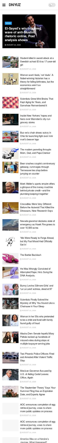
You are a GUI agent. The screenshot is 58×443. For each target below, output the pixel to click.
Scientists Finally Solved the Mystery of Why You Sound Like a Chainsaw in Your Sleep (37, 303)
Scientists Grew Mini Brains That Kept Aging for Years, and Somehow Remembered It (36, 102)
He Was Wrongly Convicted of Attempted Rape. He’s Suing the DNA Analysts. (36, 272)
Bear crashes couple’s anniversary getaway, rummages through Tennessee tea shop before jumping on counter (37, 168)
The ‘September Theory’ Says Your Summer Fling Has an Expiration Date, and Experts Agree (37, 391)
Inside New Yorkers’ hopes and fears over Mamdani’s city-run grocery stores (35, 119)
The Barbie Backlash (30, 254)
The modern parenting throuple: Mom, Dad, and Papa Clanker (35, 151)
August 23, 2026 (13, 45)
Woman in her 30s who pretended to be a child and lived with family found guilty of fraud (37, 320)
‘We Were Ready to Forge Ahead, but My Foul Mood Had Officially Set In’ (37, 241)
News (8, 23)
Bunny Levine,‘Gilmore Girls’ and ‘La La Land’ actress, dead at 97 (36, 287)
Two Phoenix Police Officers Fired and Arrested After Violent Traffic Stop (37, 357)
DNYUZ (15, 5)
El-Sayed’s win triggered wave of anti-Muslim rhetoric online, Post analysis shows (23, 34)
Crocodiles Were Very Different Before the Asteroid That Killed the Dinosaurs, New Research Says (37, 207)
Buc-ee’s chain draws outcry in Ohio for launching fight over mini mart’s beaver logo (36, 136)
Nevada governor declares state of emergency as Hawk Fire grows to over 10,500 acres (37, 224)
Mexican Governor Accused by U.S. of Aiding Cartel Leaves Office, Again (36, 374)
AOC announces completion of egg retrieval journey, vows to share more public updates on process (37, 408)
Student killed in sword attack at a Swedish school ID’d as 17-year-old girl (38, 61)
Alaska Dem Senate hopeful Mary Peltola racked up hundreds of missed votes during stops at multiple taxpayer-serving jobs (37, 338)
